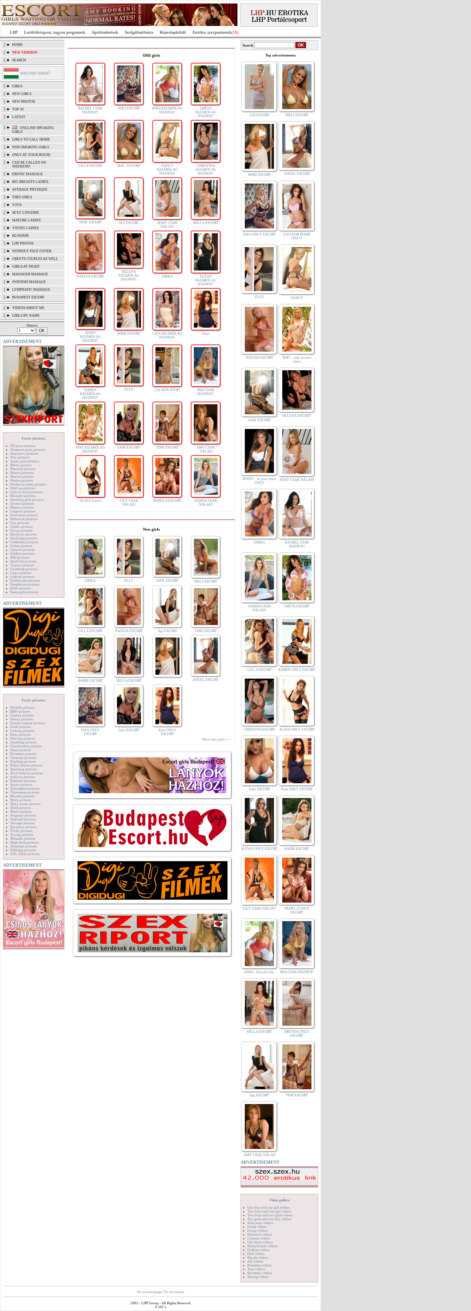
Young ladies (25, 228)
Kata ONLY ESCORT (167, 732)
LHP (14, 32)
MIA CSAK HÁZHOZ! (205, 392)
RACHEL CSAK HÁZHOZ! (90, 110)
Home (17, 45)
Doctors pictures (22, 503)
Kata (205, 333)
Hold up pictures (22, 488)
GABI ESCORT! (129, 447)
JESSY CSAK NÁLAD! (167, 224)
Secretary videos (259, 1273)
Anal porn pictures (24, 453)
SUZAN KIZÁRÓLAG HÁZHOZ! (205, 280)
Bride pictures (20, 588)
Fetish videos (257, 1227)
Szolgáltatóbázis (139, 32)
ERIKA (167, 276)
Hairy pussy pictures (25, 804)
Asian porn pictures (24, 461)
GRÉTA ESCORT (297, 606)
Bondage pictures (23, 761)
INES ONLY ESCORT (90, 732)
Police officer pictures (26, 765)
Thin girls (22, 197)
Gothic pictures (21, 526)
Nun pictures (19, 457)
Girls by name (26, 315)
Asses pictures (20, 750)
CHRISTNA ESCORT (259, 729)
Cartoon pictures (22, 550)
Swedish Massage (29, 282)
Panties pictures (21, 480)
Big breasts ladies (30, 182)
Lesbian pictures (22, 576)
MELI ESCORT (205, 581)
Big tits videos (257, 1257)
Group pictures (21, 530)
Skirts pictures (20, 800)
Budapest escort (28, 297)
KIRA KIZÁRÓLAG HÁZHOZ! (167, 110)
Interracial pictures (24, 515)
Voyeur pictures (22, 565)
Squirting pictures (23, 742)
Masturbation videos (262, 1246)
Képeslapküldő (173, 32)
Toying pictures (21, 834)
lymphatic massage (31, 289)
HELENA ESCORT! (297, 415)
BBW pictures (20, 711)
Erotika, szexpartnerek (212, 32)
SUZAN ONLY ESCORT (259, 849)
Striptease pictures (23, 846)
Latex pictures (20, 573)
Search (19, 60)
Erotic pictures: (34, 438)
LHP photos (23, 243)
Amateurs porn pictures (27, 449)
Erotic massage (27, 174)
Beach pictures (21, 811)
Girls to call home (31, 139)
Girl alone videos (260, 1242)
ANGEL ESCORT (206, 679)
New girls (21, 94)
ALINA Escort (90, 500)
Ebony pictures (21, 719)
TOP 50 (18, 109)
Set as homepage (149, 1292)
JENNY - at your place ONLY (259, 480)
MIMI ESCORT (128, 333)
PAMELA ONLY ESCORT (297, 910)
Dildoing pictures (23, 850)
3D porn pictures (22, 446)
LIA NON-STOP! (167, 390)
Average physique (29, 189)
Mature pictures (21, 507)
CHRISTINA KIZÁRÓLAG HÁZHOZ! (205, 169)
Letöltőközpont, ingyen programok (54, 32)
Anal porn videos (260, 1223)
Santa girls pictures (24, 592)
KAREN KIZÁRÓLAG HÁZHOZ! (90, 393)
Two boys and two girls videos (270, 1215)
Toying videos (258, 1277)
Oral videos (255, 1253)
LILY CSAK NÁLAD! (129, 502)
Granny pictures (22, 715)
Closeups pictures (23, 757)
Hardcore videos (259, 1234)
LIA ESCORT (259, 115)
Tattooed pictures (23, 819)
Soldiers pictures (22, 553)
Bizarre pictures (21, 473)
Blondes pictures (22, 796)
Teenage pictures (22, 823)
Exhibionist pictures (25, 580)
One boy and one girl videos (268, 1207)
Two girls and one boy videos (269, 1219)
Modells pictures (22, 707)
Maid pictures (20, 808)
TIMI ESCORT (167, 447)
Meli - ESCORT (128, 165)
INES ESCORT (129, 108)
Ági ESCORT (167, 631)
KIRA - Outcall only (259, 972)
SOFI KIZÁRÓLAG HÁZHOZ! (90, 449)
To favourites (174, 1292)
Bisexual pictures (22, 469)
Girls (17, 86)
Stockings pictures (23, 538)
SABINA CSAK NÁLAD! (205, 502)
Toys (16, 205)
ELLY (128, 389)
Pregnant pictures (23, 815)
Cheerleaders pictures (26, 746)
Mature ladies (26, 220)
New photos (23, 101)
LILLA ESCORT (90, 165)
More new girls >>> (216, 739)
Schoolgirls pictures (24, 788)
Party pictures (20, 734)
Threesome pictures (24, 792)
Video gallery (279, 1200)
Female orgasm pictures (27, 723)
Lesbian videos (258, 1250)
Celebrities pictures (24, 542)
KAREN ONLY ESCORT (296, 670)
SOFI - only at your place (296, 359)
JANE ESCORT (90, 222)
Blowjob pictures (22, 496)
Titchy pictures (21, 831)
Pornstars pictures (23, 754)
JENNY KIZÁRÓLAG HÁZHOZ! (90, 336)
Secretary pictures (23, 827)
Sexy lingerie (25, 212)
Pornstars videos (259, 1265)
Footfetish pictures (23, 569)
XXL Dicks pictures (24, 854)
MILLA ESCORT (206, 223)
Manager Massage (30, 274)
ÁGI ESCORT (129, 223)
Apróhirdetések (105, 32)
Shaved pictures (22, 476)
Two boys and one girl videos (269, 1211)
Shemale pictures (22, 838)
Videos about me (28, 308)
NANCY (297, 298)
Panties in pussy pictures (28, 484)
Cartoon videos (258, 1238)
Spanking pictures (23, 769)
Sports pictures (21, 784)
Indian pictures (21, 546)
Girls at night (26, 266)
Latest (18, 117)
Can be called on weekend (29, 164)
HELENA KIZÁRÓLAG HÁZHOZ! (129, 275)
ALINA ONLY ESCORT (297, 729)
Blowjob (20, 235)
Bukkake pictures (23, 781)
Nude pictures (20, 727)
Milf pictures (19, 557)
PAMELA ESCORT (167, 500)
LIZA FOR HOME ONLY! (296, 236)
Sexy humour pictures (26, 773)
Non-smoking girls (30, 147)
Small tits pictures (23, 561)
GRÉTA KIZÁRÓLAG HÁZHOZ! (205, 112)
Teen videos (256, 1269)
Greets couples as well (35, 259)
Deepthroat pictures (24, 584)
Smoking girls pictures (27, 499)
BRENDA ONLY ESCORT (297, 1033)
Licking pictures (22, 731)
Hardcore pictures (23, 534)
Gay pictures (19, 523)
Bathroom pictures (23, 519)
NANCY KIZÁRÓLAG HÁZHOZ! (167, 169)
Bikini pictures (21, 465)
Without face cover (31, 251)
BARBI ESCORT (90, 680)
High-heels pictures (24, 842)
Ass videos (255, 1261)
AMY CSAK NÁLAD (205, 449)
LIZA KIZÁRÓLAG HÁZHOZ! (167, 335)
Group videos (257, 1230)
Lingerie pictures (22, 511)
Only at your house (31, 155)
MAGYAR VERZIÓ (35, 73)
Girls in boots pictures (26, 492)
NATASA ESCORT (90, 276)
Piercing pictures (22, 738)
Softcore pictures (22, 777)
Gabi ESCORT (128, 730)
